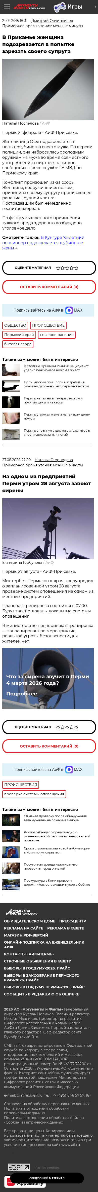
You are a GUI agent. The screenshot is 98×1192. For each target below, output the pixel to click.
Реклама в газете (65, 928)
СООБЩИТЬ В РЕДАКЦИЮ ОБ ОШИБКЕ (41, 994)
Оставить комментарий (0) (49, 287)
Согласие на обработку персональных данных (46, 1104)
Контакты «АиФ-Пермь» (29, 954)
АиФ (46, 123)
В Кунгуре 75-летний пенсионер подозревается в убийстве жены (43, 242)
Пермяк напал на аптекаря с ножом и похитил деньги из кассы (53, 400)
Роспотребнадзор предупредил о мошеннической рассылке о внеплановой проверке (57, 836)
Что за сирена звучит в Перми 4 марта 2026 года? (47, 680)
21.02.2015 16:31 (14, 20)
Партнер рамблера (47, 1167)
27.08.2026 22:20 (16, 460)
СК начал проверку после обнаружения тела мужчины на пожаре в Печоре (55, 818)
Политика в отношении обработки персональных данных (36, 1110)
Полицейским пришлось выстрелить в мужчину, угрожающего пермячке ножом (56, 384)
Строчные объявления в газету (37, 961)
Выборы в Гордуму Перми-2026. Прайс (44, 987)
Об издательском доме (29, 921)
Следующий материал (47, 1178)
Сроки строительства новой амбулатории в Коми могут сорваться (57, 850)
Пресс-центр (72, 921)
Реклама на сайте (23, 928)
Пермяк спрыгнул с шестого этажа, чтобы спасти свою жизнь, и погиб (57, 432)
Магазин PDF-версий (26, 935)
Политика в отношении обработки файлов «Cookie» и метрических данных (44, 1120)
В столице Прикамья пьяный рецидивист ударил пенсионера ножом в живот (56, 368)
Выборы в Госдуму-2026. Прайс (37, 968)
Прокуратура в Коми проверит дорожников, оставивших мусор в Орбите (57, 882)
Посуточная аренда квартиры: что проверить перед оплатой (50, 866)
